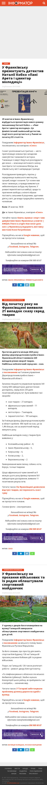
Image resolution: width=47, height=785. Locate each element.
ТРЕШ (40, 768)
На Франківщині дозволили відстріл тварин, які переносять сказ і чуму (23, 490)
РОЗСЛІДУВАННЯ (36, 771)
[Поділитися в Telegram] (20, 284)
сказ (10, 549)
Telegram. (34, 246)
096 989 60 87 (35, 529)
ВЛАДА (25, 768)
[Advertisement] (23, 32)
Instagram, (24, 246)
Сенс (33, 145)
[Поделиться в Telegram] (20, 553)
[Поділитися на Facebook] (14, 284)
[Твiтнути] (27, 284)
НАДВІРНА (23, 771)
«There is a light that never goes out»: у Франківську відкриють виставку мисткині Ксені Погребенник (22, 226)
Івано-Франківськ (16, 280)
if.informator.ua (13, 783)
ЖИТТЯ (17, 768)
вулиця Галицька (16, 745)
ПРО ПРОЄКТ (33, 773)
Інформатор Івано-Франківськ (29, 142)
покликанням (10, 372)
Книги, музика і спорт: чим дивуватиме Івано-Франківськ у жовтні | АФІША (23, 220)
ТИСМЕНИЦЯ (11, 771)
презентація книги (34, 280)
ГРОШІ (33, 768)
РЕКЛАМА (22, 773)
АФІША (13, 773)
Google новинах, (31, 235)
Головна (8, 768)
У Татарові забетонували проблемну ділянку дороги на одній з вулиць (22, 691)
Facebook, (14, 246)
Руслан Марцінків (33, 745)
